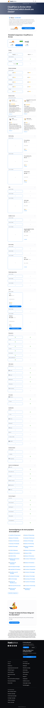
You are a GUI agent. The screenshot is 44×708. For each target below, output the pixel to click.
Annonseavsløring (33, 3)
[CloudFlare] (14, 28)
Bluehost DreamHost (15, 553)
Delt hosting (25, 670)
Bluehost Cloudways (29, 562)
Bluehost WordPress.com (13, 582)
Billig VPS (25, 676)
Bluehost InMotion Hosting (29, 547)
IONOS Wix (13, 555)
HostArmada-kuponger (12, 695)
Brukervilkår (10, 682)
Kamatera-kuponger (11, 693)
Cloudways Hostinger (30, 576)
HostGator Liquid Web (30, 569)
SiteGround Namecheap (13, 589)
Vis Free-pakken (15, 306)
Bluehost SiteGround (14, 540)
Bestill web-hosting (11, 674)
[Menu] (35, 1)
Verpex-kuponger (11, 702)
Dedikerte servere (26, 680)
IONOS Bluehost (14, 550)
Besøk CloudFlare (28, 28)
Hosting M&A (29, 656)
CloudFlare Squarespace (14, 535)
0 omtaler (25, 150)
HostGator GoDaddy (14, 543)
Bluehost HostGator (29, 555)
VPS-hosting (25, 674)
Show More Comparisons (13, 593)
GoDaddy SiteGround (29, 537)
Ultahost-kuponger (11, 700)
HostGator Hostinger (30, 572)
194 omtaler (27, 45)
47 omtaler (11, 45)
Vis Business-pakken (15, 328)
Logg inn (33, 647)
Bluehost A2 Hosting (29, 543)
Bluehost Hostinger (28, 540)
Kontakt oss (10, 665)
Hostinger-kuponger (11, 697)
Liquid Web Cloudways (15, 569)
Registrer (26, 647)
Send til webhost (11, 672)
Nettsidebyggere (26, 685)
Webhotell (25, 665)
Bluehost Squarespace (30, 550)
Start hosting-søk (15, 622)
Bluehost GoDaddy (13, 537)
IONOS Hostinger (13, 546)
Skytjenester (25, 678)
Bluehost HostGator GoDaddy (14, 559)
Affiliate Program (11, 670)
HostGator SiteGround (30, 558)
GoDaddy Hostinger (14, 576)
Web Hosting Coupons (12, 691)
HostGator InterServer (30, 566)
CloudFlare (18, 17)
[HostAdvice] (12, 1)
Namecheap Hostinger (30, 578)
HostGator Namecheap (28, 589)
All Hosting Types (26, 663)
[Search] (33, 1)
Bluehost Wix (28, 553)
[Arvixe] (26, 42)
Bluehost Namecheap (29, 535)
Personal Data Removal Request (13, 678)
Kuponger (15, 63)
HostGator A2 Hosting (30, 585)
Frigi (8, 676)
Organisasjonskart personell (13, 667)
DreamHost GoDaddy (30, 581)
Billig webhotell (26, 672)
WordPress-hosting (26, 667)
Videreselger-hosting (27, 682)
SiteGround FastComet (15, 585)
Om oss (9, 663)
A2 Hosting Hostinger (15, 566)
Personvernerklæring (12, 680)
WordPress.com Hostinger (14, 573)
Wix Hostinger (13, 578)
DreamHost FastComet (13, 563)
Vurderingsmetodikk (26, 3)
